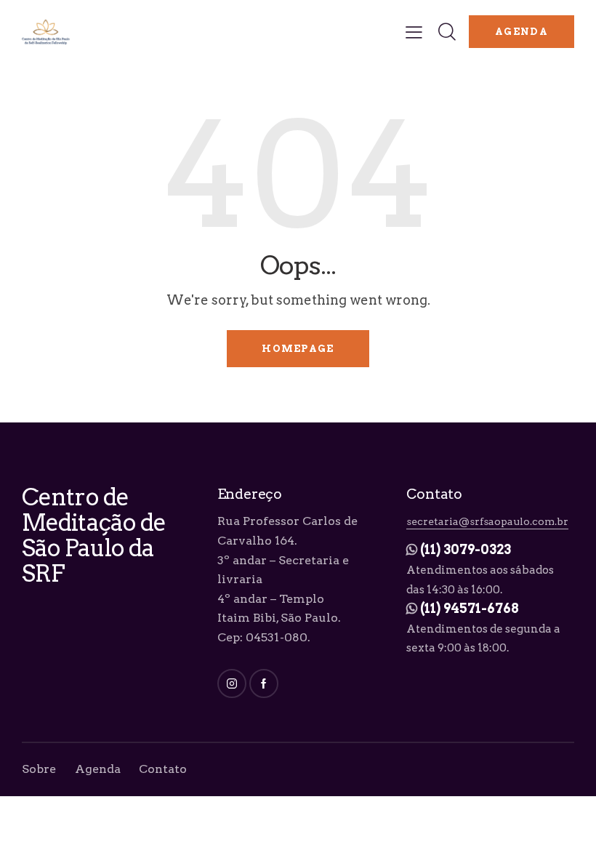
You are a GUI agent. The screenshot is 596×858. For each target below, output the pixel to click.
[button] (414, 32)
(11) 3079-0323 (465, 549)
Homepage (298, 348)
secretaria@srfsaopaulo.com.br (487, 521)
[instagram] (231, 683)
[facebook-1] (263, 683)
